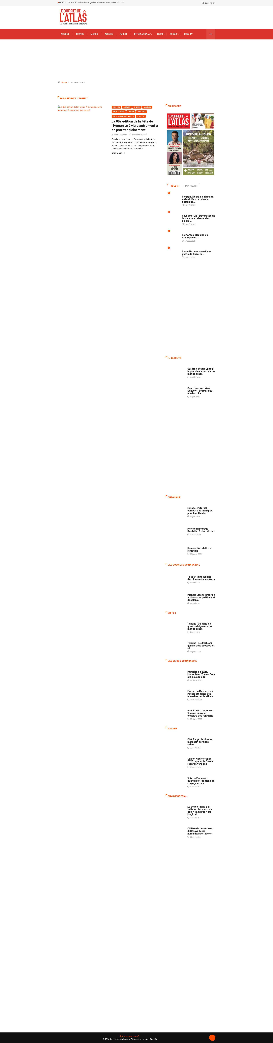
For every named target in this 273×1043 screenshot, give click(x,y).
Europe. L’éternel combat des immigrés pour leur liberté (200, 510)
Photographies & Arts (123, 116)
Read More (117, 153)
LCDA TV (188, 34)
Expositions (118, 112)
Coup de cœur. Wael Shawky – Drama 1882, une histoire (200, 391)
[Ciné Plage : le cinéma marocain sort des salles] (175, 742)
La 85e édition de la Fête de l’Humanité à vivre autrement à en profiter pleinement (135, 125)
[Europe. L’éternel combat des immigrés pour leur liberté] (175, 510)
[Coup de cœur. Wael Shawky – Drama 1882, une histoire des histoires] (175, 390)
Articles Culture (195, 366)
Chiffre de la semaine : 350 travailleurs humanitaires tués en (200, 831)
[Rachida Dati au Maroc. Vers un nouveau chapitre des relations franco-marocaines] (175, 713)
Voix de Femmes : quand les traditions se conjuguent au (200, 781)
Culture (147, 107)
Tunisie (123, 34)
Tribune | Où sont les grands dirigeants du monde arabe (199, 626)
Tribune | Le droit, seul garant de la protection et (200, 645)
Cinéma (137, 107)
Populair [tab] (191, 185)
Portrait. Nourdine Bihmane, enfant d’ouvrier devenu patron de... (198, 199)
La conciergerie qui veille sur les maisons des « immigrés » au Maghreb (199, 810)
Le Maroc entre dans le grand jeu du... (195, 236)
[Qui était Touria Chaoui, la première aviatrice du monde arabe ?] (175, 371)
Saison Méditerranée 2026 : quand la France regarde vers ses (200, 761)
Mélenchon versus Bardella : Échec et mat (201, 530)
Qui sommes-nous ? (129, 1036)
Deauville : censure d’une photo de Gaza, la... (196, 253)
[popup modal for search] (210, 34)
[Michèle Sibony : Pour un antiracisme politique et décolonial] (175, 597)
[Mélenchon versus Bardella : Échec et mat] (175, 530)
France (80, 34)
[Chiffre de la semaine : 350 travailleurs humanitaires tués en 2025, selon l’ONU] (175, 831)
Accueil (65, 34)
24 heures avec (194, 708)
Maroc (94, 34)
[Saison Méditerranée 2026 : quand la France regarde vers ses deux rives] (175, 761)
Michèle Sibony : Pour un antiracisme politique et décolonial (201, 597)
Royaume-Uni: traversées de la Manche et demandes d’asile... (198, 218)
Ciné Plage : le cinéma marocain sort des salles (199, 742)
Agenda (127, 107)
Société (140, 116)
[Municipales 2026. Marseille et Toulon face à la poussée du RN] (175, 674)
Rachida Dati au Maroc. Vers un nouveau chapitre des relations (200, 713)
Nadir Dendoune (120, 135)
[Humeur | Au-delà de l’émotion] (175, 549)
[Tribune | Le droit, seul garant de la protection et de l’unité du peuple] (175, 645)
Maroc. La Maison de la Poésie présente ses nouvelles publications (200, 693)
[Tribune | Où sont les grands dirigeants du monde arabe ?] (175, 626)
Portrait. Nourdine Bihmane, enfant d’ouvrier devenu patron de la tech (96, 3)
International (142, 34)
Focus (173, 34)
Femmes (190, 592)
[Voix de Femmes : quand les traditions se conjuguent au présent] (175, 780)
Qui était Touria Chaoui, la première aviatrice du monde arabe (201, 371)
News (160, 34)
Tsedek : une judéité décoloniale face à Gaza (201, 578)
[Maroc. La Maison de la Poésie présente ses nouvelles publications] (175, 693)
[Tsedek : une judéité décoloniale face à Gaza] (175, 578)
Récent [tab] (175, 185)
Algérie (109, 34)
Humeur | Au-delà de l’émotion (199, 549)
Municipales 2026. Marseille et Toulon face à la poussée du (201, 674)
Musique (141, 112)
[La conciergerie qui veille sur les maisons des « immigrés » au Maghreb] (175, 809)
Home (64, 82)
